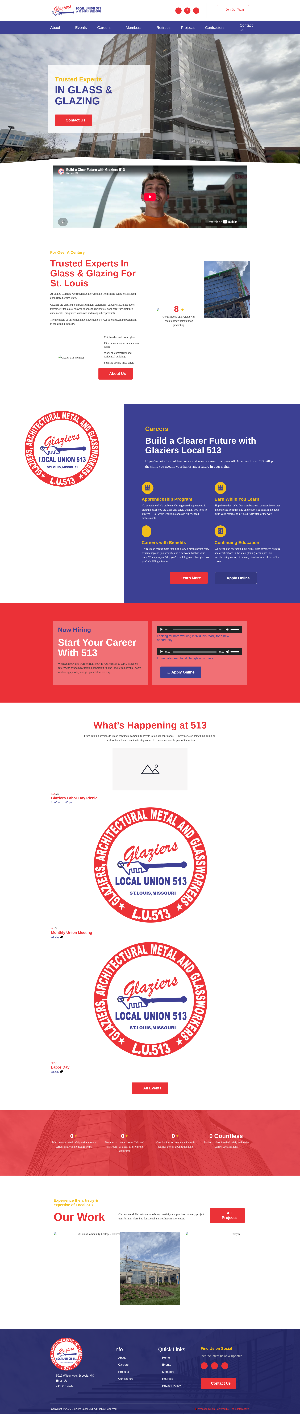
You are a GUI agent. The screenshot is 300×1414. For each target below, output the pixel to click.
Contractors (214, 27)
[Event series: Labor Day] (61, 1071)
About (55, 27)
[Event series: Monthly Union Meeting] (61, 937)
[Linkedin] (196, 10)
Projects (188, 27)
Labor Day (60, 1067)
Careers (104, 27)
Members (133, 27)
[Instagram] (214, 1365)
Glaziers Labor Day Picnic (74, 798)
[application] (199, 629)
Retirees (163, 27)
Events (81, 27)
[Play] (161, 629)
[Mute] (228, 629)
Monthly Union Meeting (71, 932)
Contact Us (246, 27)
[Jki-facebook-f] (178, 10)
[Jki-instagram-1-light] (187, 10)
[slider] (235, 629)
